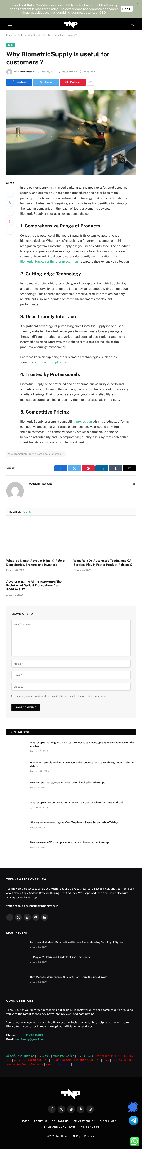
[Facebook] (10, 193)
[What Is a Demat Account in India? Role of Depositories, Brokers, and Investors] (37, 538)
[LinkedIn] (10, 212)
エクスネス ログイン (109, 1056)
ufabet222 (43, 1056)
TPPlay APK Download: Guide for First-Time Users (60, 957)
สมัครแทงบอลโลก (63, 1056)
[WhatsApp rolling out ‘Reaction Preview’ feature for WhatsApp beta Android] (16, 807)
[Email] (10, 230)
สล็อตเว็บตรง (14, 1056)
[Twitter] (10, 202)
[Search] (132, 24)
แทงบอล (29, 1056)
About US (40, 1121)
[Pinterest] (10, 221)
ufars (106, 1060)
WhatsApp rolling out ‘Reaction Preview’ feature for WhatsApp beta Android (76, 802)
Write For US (90, 1126)
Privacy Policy (84, 1121)
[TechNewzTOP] (71, 24)
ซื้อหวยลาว (63, 1064)
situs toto (19, 1060)
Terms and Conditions (59, 1126)
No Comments (69, 71)
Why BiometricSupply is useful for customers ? (36, 454)
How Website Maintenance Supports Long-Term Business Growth (69, 977)
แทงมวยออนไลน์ (90, 1060)
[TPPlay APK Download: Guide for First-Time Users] (16, 962)
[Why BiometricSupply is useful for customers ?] (71, 132)
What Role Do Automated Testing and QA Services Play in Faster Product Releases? (103, 562)
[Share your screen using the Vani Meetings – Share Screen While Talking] (16, 827)
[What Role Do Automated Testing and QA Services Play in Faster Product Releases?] (104, 538)
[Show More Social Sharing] (90, 82)
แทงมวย (78, 1064)
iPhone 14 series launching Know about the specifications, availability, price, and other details (82, 764)
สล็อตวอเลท (36, 1064)
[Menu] (10, 24)
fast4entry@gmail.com (30, 1039)
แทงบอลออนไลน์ (38, 1060)
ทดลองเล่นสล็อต (17, 1064)
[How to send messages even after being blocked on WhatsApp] (16, 787)
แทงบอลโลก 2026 (123, 1060)
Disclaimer (108, 1121)
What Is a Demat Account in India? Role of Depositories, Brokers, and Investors (35, 562)
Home (25, 1121)
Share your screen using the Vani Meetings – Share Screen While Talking (74, 822)
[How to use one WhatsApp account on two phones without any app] (16, 847)
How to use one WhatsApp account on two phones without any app (70, 842)
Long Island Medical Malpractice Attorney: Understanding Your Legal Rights (76, 942)
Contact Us (60, 1121)
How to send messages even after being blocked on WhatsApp (67, 782)
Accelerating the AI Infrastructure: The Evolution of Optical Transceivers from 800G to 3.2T (34, 585)
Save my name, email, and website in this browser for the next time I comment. (61, 696)
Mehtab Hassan (25, 71)
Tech (10, 45)
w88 (91, 1056)
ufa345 (55, 1060)
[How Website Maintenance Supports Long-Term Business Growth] (16, 982)
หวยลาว (50, 1064)
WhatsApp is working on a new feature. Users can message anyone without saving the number (82, 744)
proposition (84, 421)
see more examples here (51, 362)
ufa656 (81, 1056)
